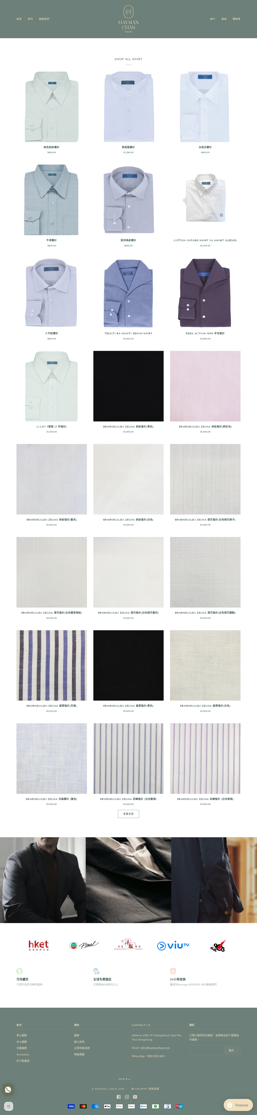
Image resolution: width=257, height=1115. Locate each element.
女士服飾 (21, 1041)
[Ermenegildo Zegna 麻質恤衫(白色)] (205, 665)
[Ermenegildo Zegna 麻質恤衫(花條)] (51, 665)
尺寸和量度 (23, 1060)
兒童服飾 (21, 1047)
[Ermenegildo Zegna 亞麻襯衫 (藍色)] (51, 758)
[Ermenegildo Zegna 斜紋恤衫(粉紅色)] (205, 386)
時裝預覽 (79, 1054)
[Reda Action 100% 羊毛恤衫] (205, 293)
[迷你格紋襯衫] (128, 200)
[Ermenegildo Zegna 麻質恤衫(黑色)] (128, 665)
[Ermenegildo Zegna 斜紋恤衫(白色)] (128, 479)
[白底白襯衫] (205, 107)
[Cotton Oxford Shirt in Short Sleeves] (205, 200)
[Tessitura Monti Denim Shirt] (128, 293)
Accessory (22, 1054)
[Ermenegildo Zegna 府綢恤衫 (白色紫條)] (205, 758)
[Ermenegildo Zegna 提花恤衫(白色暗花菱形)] (128, 572)
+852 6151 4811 (155, 1056)
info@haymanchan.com (155, 1047)
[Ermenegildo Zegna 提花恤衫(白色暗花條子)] (205, 479)
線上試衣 (79, 1041)
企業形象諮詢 (82, 1047)
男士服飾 (21, 1035)
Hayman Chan (106, 1088)
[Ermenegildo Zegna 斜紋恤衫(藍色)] (51, 479)
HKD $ (122, 1078)
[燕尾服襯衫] (128, 107)
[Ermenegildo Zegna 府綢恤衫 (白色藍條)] (128, 758)
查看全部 (128, 813)
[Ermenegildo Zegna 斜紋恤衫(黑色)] (128, 386)
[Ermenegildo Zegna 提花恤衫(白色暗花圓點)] (205, 572)
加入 (231, 1050)
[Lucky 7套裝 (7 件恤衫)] (51, 386)
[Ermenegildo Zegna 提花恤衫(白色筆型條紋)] (51, 572)
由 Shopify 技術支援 (145, 1088)
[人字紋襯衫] (51, 293)
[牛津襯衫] (51, 200)
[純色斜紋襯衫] (51, 107)
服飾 (76, 1035)
